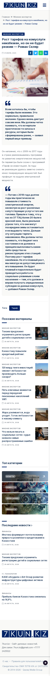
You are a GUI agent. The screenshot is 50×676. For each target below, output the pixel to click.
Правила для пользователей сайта (29, 661)
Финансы (6, 531)
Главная (6, 17)
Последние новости (16, 525)
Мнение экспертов (22, 17)
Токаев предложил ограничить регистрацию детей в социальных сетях (17, 334)
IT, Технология (9, 574)
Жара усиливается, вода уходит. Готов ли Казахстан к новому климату (17, 415)
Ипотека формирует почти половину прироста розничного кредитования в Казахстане (23, 537)
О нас (5, 661)
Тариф (15, 308)
